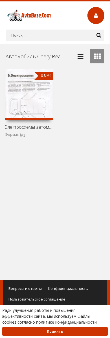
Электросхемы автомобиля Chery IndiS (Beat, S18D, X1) (29, 127)
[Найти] (98, 35)
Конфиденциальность (68, 288)
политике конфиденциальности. (67, 322)
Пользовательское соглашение (36, 299)
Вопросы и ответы (25, 288)
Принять (55, 331)
